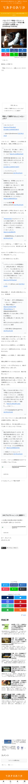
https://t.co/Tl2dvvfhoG (10, 127)
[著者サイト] (7, 597)
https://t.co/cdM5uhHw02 (16, 154)
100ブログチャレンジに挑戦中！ (13, 110)
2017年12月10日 (8, 412)
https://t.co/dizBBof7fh (9, 232)
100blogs (11, 547)
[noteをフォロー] (7, 605)
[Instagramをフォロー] (7, 601)
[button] (25, 386)
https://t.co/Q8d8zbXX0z (13, 447)
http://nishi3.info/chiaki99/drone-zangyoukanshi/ (19, 467)
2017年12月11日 (17, 173)
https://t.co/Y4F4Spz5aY (10, 280)
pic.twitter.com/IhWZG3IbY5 (11, 129)
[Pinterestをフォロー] (20, 605)
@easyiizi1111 (8, 218)
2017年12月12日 (18, 205)
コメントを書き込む (14, 760)
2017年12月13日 (8, 238)
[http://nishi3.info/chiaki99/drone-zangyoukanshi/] (6, 468)
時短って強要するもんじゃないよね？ (14, 108)
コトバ (4, 547)
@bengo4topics (8, 309)
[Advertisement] (14, 87)
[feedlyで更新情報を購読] (7, 610)
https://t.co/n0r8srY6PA (10, 306)
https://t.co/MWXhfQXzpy (10, 198)
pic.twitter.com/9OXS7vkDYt (11, 167)
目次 (12, 105)
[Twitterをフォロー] (20, 597)
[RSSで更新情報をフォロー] (20, 610)
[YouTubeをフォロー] (20, 601)
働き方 (16, 547)
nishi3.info (5, 474)
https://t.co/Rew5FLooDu (13, 403)
